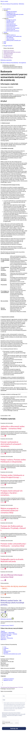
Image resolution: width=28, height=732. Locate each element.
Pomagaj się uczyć (10, 13)
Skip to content (4, 1)
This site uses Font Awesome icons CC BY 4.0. (12, 687)
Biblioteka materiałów (6, 60)
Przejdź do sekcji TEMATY (7, 625)
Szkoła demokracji (11, 24)
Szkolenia (5, 652)
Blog (4, 43)
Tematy (5, 32)
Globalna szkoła (10, 21)
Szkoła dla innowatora (11, 25)
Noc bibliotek (9, 37)
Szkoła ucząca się (10, 29)
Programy (5, 648)
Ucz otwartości (10, 17)
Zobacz (3, 436)
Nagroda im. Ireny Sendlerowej (13, 36)
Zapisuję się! (14, 728)
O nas (4, 647)
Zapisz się (3, 676)
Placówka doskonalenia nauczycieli (12, 653)
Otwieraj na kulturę (11, 15)
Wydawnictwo (7, 651)
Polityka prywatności (8, 678)
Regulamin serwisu (8, 680)
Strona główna (7, 9)
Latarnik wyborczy (11, 35)
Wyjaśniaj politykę (8, 57)
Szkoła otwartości (10, 26)
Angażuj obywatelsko (11, 11)
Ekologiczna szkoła (11, 19)
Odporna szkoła (10, 39)
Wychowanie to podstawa (12, 30)
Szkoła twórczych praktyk (12, 28)
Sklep (4, 41)
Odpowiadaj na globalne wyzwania (14, 14)
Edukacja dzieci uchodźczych (13, 40)
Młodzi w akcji (10, 22)
